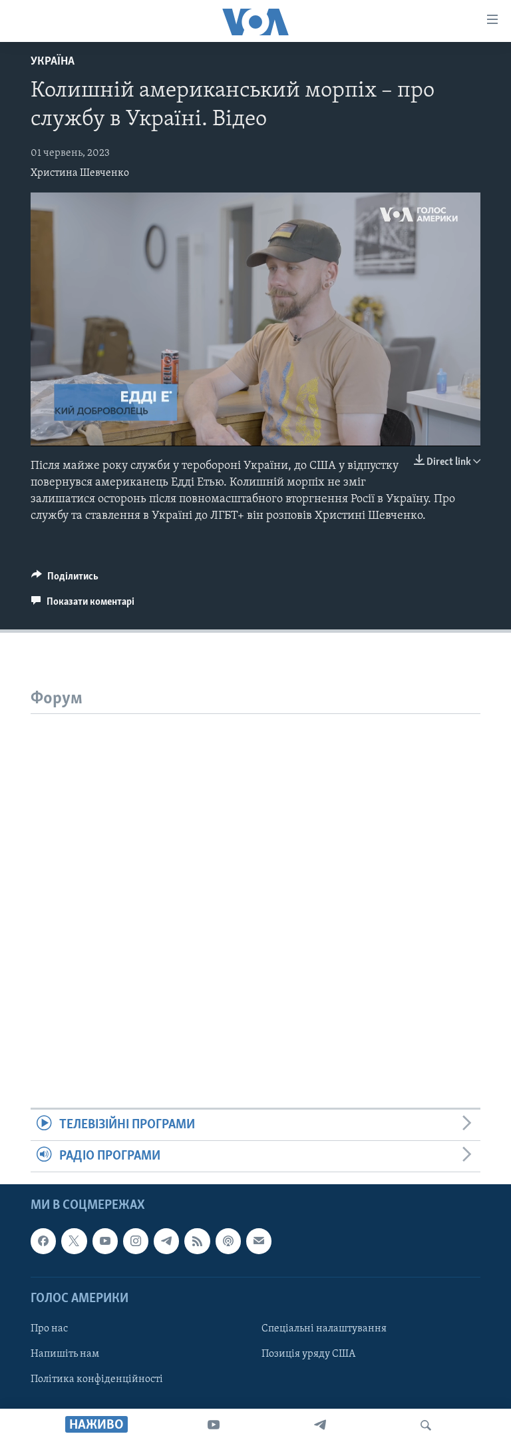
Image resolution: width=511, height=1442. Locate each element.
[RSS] (197, 1241)
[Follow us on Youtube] (105, 1241)
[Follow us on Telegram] (166, 1241)
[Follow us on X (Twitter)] (73, 1241)
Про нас (49, 1328)
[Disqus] (255, 880)
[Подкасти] (228, 1241)
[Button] (64, 579)
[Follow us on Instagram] (135, 1241)
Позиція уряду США (308, 1354)
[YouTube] (213, 1425)
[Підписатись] (258, 1241)
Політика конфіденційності (97, 1379)
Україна (53, 62)
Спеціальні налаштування (324, 1328)
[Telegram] (320, 1425)
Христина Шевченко (80, 173)
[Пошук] (426, 1425)
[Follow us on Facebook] (43, 1241)
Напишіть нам (65, 1354)
